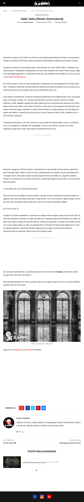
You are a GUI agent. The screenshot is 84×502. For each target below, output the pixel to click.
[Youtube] (49, 497)
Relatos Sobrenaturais (19, 11)
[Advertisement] (42, 40)
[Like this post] (22, 408)
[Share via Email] (43, 408)
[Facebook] (35, 497)
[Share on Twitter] (33, 408)
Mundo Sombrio (28, 22)
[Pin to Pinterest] (38, 408)
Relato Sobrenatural (17, 77)
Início (5, 11)
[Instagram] (42, 497)
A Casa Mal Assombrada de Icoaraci (34, 462)
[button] (6, 463)
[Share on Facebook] (28, 408)
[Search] (80, 3)
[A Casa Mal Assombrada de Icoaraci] (12, 462)
